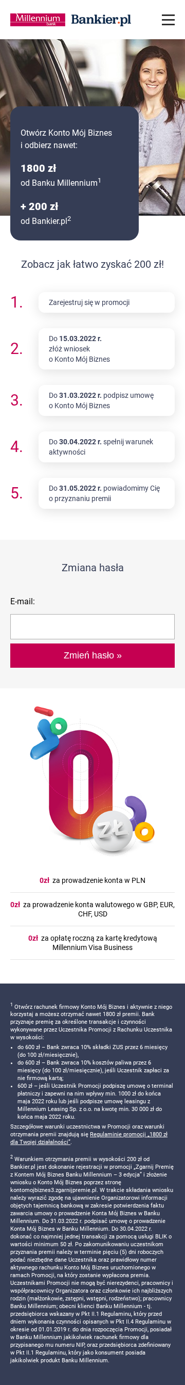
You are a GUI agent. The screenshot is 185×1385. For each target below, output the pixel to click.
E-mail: (22, 602)
